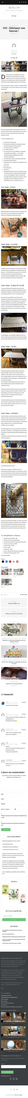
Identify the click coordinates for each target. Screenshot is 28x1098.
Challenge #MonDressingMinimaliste (9, 997)
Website (3, 803)
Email (2, 799)
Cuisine (13, 1023)
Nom (2, 794)
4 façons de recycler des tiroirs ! (14, 683)
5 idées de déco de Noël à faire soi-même (11, 943)
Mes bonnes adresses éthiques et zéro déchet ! (12, 1006)
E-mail (3, 1063)
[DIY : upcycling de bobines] (6, 582)
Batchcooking (4, 1001)
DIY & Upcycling (14, 25)
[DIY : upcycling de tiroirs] (18, 572)
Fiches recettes (4, 999)
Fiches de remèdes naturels (7, 1003)
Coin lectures (4, 1004)
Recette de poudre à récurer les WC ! (13, 1052)
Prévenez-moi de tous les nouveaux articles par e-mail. (13, 824)
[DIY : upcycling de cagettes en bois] (6, 572)
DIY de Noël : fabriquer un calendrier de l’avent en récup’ (14, 662)
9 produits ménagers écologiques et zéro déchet (13, 1038)
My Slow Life (14, 50)
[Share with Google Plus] (15, 58)
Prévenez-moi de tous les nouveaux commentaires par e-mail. (14, 816)
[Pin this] (17, 58)
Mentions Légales (18, 1095)
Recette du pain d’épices (8, 934)
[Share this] (11, 58)
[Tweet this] (13, 58)
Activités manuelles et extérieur (10, 638)
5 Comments (14, 52)
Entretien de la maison (13, 1037)
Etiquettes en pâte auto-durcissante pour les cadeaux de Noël (14, 640)
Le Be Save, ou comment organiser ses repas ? (13, 1024)
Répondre (24, 702)
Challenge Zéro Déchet (6, 995)
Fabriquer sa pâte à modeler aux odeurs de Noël (13, 936)
